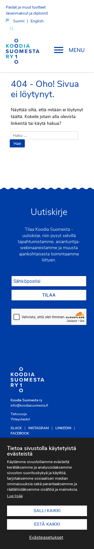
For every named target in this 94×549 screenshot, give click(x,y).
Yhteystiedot (20, 419)
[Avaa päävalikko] (68, 50)
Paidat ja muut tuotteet (26, 7)
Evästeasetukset (46, 537)
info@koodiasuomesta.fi (29, 405)
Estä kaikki (47, 524)
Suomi (19, 21)
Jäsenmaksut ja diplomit (27, 13)
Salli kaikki (47, 510)
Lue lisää (15, 496)
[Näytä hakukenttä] (12, 28)
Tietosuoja (19, 414)
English (37, 21)
